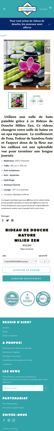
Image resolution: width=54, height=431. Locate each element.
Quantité (43, 256)
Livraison (7, 364)
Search (6, 327)
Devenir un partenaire (13, 407)
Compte (43, 9)
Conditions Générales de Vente (18, 360)
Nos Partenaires (10, 403)
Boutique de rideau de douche (17, 348)
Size (4, 256)
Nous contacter (10, 335)
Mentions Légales (11, 352)
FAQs (5, 331)
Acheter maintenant (26, 278)
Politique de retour (12, 356)
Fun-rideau (13, 428)
